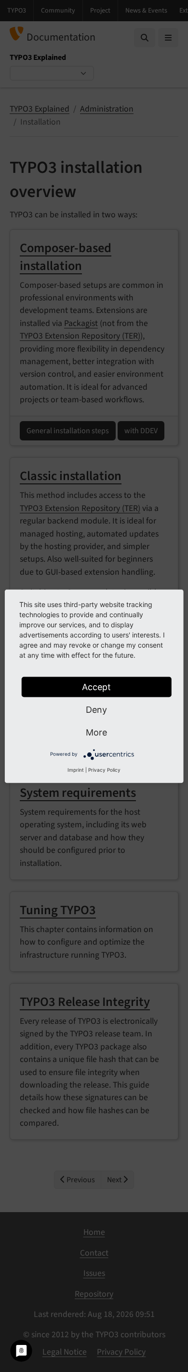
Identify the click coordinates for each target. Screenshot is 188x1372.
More (96, 732)
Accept (96, 686)
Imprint (75, 769)
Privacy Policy (104, 769)
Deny (96, 709)
